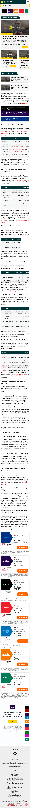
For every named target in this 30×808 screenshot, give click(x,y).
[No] (28, 803)
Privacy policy (19, 805)
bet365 (4, 370)
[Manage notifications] (26, 804)
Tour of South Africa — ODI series (17, 149)
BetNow (4, 367)
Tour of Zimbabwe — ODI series (16, 146)
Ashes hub (5, 220)
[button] (27, 704)
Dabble (4, 360)
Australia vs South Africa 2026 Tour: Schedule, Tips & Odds (8, 62)
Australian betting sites (15, 376)
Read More (25, 46)
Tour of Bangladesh (17, 144)
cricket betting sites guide (19, 374)
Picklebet (4, 357)
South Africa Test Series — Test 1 (17, 151)
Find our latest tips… (7, 5)
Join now (22, 547)
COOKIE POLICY (15, 759)
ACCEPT (11, 805)
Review (8, 545)
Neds (4, 362)
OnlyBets (4, 354)
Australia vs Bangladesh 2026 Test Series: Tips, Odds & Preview (19, 79)
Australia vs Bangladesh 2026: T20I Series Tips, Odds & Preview (19, 87)
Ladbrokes (4, 365)
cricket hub (25, 103)
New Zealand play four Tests (22, 180)
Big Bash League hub (14, 291)
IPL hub (18, 429)
